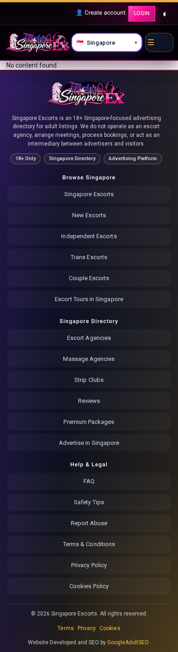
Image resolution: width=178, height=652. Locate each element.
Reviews (89, 400)
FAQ (89, 481)
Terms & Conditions (89, 544)
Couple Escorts (89, 278)
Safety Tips (89, 502)
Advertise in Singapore (89, 442)
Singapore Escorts (89, 194)
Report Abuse (89, 523)
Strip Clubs (89, 379)
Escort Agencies (89, 337)
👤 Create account (101, 13)
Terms (65, 628)
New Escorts (89, 215)
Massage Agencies (89, 358)
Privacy (87, 628)
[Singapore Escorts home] (86, 93)
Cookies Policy (89, 586)
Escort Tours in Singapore (89, 299)
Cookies (109, 628)
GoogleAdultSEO (128, 642)
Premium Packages (88, 421)
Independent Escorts (88, 236)
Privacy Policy (89, 565)
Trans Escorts (89, 257)
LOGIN (142, 13)
